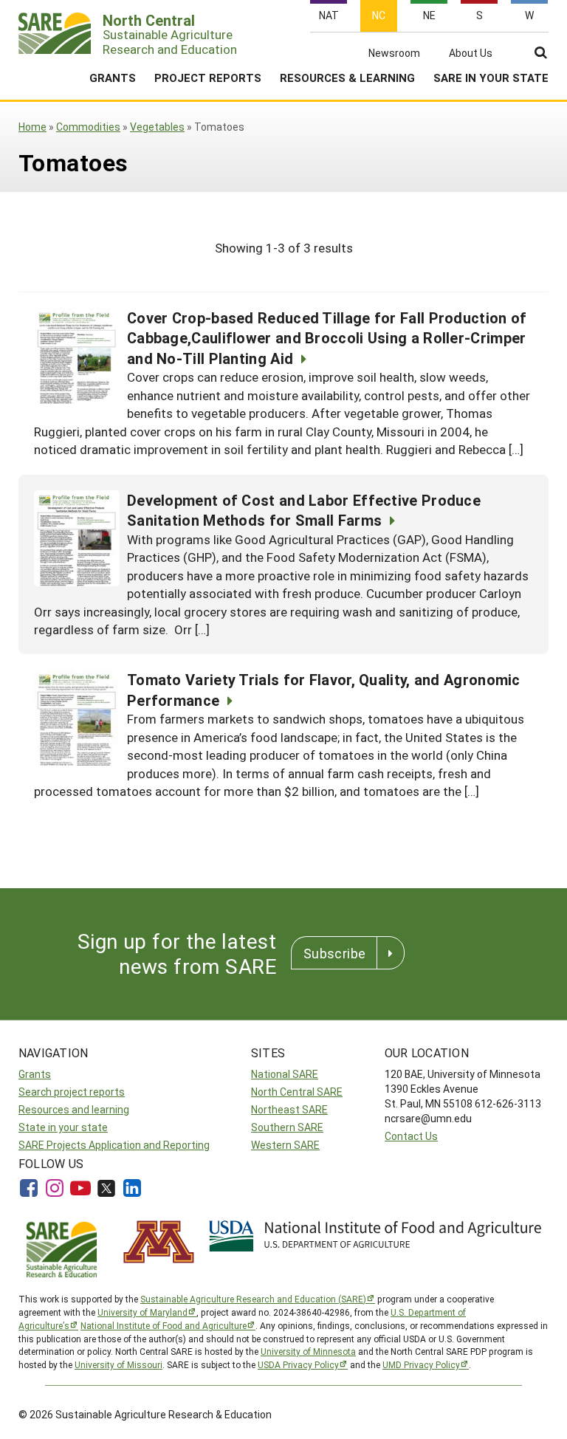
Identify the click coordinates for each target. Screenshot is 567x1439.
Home (32, 127)
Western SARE (285, 1145)
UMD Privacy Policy (421, 1364)
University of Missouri (118, 1364)
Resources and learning (73, 1109)
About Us (470, 53)
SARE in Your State (491, 77)
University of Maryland (142, 1312)
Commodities (88, 127)
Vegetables (157, 127)
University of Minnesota (308, 1351)
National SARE (284, 1074)
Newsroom (394, 53)
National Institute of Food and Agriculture (163, 1325)
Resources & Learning (347, 77)
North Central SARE (297, 1092)
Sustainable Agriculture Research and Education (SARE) (253, 1299)
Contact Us (411, 1136)
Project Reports (207, 77)
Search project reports (71, 1092)
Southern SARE (287, 1127)
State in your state (63, 1127)
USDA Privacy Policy (298, 1364)
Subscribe (334, 953)
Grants (112, 77)
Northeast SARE (289, 1109)
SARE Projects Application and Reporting (114, 1145)
